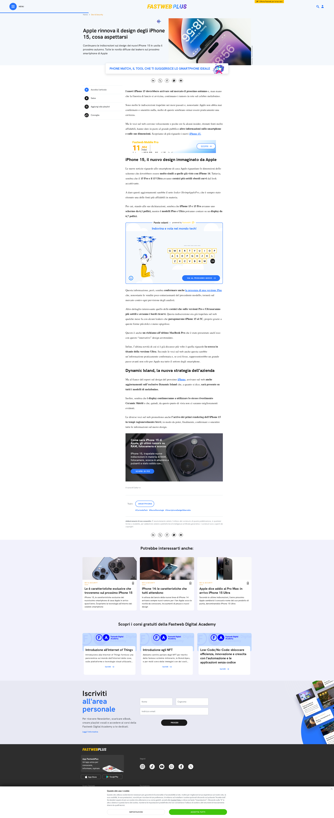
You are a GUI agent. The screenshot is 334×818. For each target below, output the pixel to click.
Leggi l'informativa (90, 732)
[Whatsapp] (171, 766)
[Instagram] (142, 766)
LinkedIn (153, 81)
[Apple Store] (91, 777)
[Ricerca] (318, 7)
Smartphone (145, 504)
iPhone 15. (195, 134)
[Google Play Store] (112, 777)
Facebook (167, 81)
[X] (190, 766)
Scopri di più (143, 471)
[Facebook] (181, 766)
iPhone (182, 379)
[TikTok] (152, 766)
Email (181, 81)
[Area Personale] (322, 7)
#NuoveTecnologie (156, 510)
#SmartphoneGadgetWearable (178, 510)
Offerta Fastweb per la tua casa (271, 2)
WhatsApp (174, 81)
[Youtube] (161, 766)
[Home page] (167, 6)
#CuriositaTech (141, 510)
